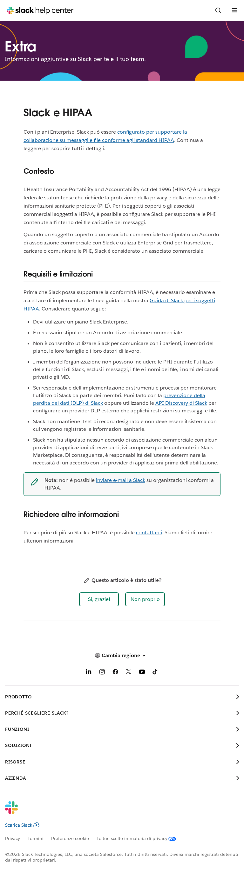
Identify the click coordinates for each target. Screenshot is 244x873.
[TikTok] (155, 673)
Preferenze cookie (70, 838)
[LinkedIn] (89, 673)
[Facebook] (115, 673)
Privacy (12, 838)
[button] (99, 599)
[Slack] (117, 811)
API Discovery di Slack (181, 403)
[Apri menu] (234, 10)
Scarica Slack (18, 825)
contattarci (149, 532)
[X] (129, 673)
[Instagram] (102, 673)
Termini (36, 838)
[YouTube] (142, 673)
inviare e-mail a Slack (120, 480)
